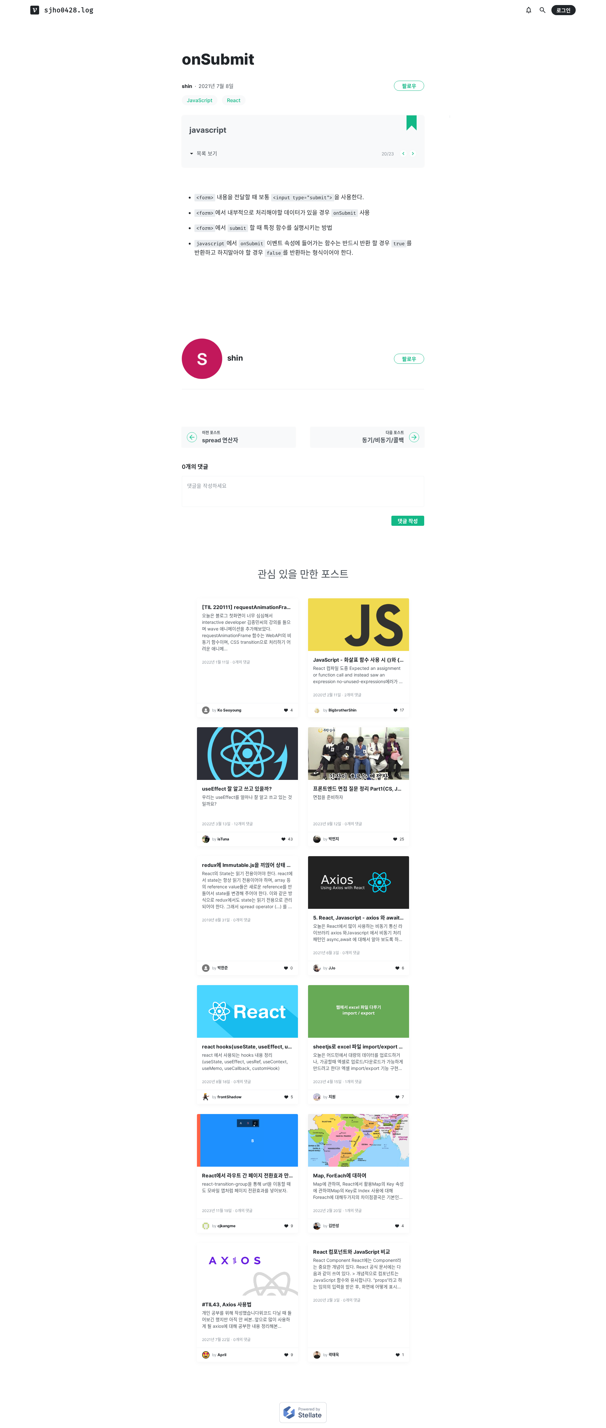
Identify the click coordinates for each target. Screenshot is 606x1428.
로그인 (563, 10)
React (234, 100)
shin (187, 86)
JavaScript (199, 100)
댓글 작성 (408, 521)
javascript (207, 130)
